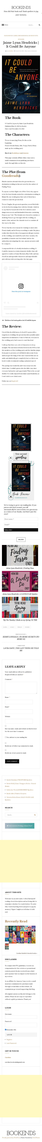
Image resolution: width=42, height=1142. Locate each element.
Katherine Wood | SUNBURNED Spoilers (20, 790)
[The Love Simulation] (14, 940)
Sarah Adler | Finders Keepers (16, 793)
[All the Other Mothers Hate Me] (22, 940)
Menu (6, 25)
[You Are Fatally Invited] (7, 946)
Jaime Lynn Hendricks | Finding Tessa (20, 568)
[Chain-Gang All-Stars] (33, 940)
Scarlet (12, 627)
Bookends (21, 8)
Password (8, 1021)
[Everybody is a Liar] (7, 939)
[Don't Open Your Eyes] (18, 928)
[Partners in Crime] (33, 928)
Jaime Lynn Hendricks (21, 35)
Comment (8, 679)
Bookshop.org (17, 153)
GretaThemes (36, 1138)
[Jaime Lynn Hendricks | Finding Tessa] (20, 555)
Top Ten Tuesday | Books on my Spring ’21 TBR (20, 620)
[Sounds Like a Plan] (11, 934)
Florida (5, 627)
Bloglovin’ (14, 381)
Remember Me (11, 1030)
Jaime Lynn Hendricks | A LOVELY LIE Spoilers (20, 594)
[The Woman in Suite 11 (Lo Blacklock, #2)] (22, 928)
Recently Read (16, 921)
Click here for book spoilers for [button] (20, 320)
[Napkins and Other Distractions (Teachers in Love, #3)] (7, 934)
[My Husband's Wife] (11, 928)
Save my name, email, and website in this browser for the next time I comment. (21, 730)
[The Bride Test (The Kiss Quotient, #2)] (22, 934)
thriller (19, 627)
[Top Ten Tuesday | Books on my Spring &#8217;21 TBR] (20, 607)
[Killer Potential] (26, 940)
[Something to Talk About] (14, 934)
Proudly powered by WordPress (11, 1138)
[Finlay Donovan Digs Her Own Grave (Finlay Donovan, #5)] (18, 940)
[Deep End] (30, 940)
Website (7, 716)
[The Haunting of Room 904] (18, 934)
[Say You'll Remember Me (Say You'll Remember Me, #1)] (26, 928)
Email (7, 707)
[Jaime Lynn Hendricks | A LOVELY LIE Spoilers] (20, 581)
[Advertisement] (21, 861)
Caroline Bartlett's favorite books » (26, 953)
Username (8, 1014)
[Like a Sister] (30, 934)
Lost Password (11, 1043)
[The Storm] (7, 928)
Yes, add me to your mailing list (16, 737)
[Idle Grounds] (11, 940)
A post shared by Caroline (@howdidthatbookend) (21, 313)
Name (7, 697)
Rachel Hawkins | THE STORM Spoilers (19, 780)
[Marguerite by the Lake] (14, 928)
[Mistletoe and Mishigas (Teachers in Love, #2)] (33, 934)
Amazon (25, 153)
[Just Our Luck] (30, 928)
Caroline (10, 51)
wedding (27, 627)
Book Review (8, 35)
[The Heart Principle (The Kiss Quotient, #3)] (26, 934)
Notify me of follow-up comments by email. (19, 746)
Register (9, 1039)
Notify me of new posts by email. (15, 753)
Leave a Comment (32, 51)
